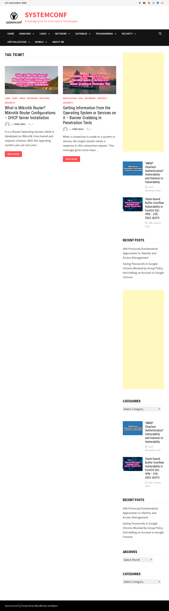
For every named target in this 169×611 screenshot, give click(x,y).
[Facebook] (140, 3)
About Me (58, 41)
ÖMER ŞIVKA (20, 124)
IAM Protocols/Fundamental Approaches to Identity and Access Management (140, 253)
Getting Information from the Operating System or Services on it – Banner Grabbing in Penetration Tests (89, 115)
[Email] (162, 3)
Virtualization (16, 41)
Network (61, 33)
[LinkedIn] (158, 3)
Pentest (102, 98)
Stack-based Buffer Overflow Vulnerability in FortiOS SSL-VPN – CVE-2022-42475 (154, 208)
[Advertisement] (143, 102)
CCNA (7, 98)
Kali (81, 98)
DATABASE (81, 33)
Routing (44, 98)
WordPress (41, 605)
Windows (25, 33)
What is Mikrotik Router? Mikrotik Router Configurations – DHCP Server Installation (30, 112)
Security (127, 33)
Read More (14, 154)
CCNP (14, 98)
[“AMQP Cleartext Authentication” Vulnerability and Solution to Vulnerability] (133, 164)
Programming (104, 33)
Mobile (39, 41)
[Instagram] (154, 3)
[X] (149, 3)
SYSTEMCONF (46, 14)
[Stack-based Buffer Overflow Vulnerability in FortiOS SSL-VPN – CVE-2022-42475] (133, 199)
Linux (43, 33)
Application (70, 98)
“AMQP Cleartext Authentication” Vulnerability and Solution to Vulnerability (154, 172)
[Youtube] (144, 3)
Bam (54, 605)
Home (10, 33)
